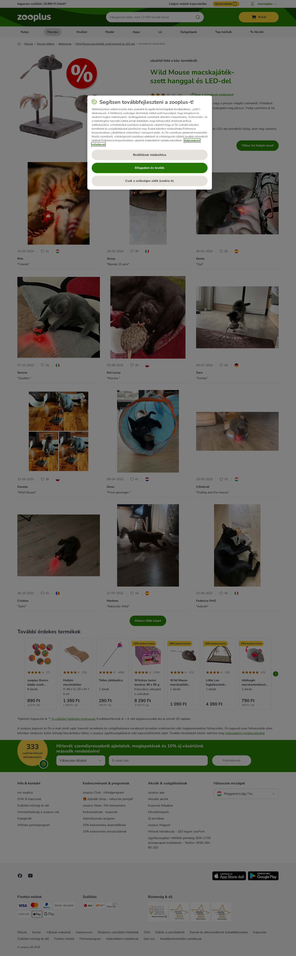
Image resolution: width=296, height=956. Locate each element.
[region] (149, 143)
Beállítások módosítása (149, 155)
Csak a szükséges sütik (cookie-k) (149, 181)
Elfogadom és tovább (149, 168)
